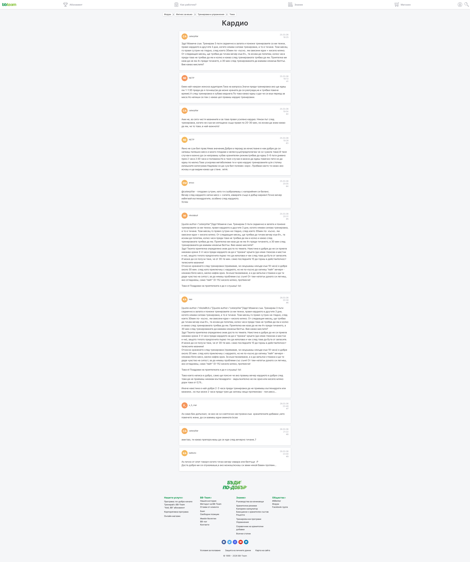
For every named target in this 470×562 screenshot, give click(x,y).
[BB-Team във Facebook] (224, 542)
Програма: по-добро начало (178, 501)
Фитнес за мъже (184, 14)
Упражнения (242, 522)
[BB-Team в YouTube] (240, 542)
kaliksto (192, 453)
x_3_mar (193, 405)
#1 (287, 81)
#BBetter (276, 501)
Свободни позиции (209, 514)
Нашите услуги (173, 497)
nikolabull (193, 215)
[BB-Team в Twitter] (229, 542)
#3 (287, 143)
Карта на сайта (262, 550)
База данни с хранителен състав (252, 512)
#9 (287, 456)
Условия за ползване (210, 550)
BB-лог (203, 521)
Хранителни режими (246, 505)
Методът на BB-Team (210, 504)
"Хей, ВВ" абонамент (174, 507)
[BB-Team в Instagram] (235, 542)
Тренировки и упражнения (211, 14)
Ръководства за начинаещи (250, 501)
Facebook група (280, 507)
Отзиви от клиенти (209, 507)
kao (190, 299)
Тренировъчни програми (248, 519)
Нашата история (208, 501)
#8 (287, 434)
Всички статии (243, 533)
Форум (167, 14)
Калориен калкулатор (247, 509)
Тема (232, 14)
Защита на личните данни (238, 550)
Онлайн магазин (172, 516)
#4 (287, 186)
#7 (287, 408)
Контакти (204, 524)
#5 (287, 219)
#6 (287, 302)
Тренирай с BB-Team (174, 504)
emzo (191, 182)
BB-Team (205, 497)
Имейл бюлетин (208, 518)
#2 (287, 114)
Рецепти (240, 515)
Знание (240, 497)
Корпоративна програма (176, 512)
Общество (278, 497)
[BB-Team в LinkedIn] (246, 542)
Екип (202, 511)
